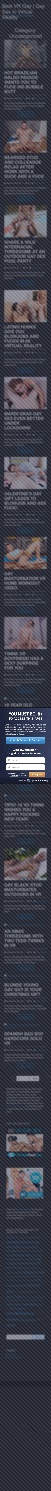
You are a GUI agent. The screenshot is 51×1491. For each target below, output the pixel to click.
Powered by (21, 780)
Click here (14, 776)
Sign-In (38, 774)
